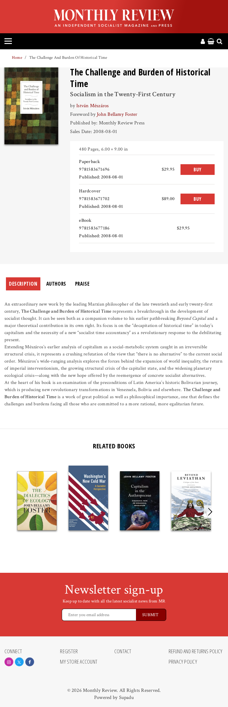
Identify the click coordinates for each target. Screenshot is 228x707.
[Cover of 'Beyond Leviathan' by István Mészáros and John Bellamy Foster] (191, 501)
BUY (198, 169)
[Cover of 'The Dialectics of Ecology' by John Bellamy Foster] (37, 501)
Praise (82, 283)
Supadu (126, 697)
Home (17, 57)
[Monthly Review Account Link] (203, 42)
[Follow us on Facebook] (29, 661)
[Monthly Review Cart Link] (211, 42)
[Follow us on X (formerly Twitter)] (19, 661)
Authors (56, 283)
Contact (123, 651)
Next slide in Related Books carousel (210, 511)
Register (69, 651)
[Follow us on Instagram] (8, 661)
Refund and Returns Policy (196, 651)
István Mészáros (92, 105)
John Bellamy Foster (117, 114)
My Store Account (78, 662)
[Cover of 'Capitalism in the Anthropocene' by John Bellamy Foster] (139, 501)
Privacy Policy (183, 662)
